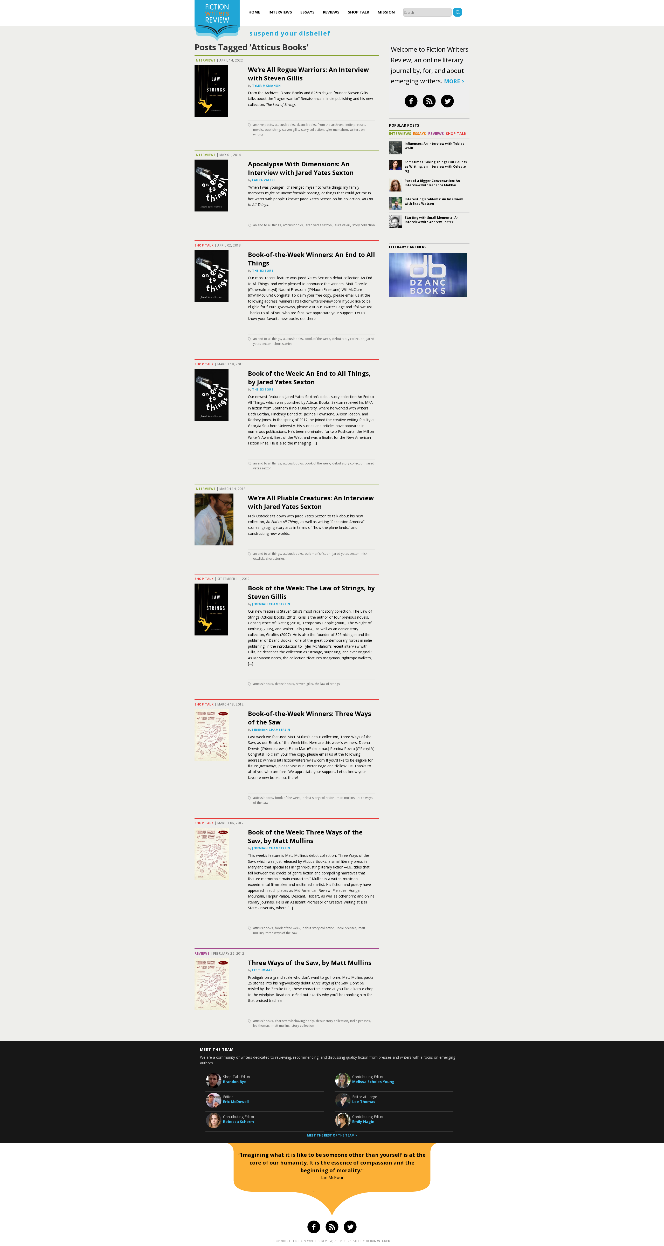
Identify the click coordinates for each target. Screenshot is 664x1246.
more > (454, 81)
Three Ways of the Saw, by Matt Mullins (309, 962)
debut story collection (348, 339)
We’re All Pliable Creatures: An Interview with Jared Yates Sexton (311, 502)
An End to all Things (267, 225)
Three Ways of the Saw (281, 933)
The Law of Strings (327, 684)
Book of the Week (317, 339)
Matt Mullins (346, 798)
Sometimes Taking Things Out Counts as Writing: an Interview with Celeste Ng (436, 166)
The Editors (262, 270)
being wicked (378, 1241)
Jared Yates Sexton (318, 225)
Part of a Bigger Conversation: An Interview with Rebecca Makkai (432, 183)
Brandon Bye (234, 1081)
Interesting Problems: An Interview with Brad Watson (434, 201)
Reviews (331, 12)
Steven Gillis (290, 129)
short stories (283, 343)
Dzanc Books (306, 124)
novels (258, 129)
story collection (312, 129)
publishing (272, 129)
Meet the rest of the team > (332, 1135)
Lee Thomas (262, 970)
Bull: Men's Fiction (317, 553)
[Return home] (217, 21)
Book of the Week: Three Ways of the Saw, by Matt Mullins (305, 836)
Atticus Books (285, 124)
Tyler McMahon (266, 85)
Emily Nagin (363, 1121)
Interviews (280, 12)
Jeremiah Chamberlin (271, 604)
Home (254, 12)
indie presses (355, 124)
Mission (386, 12)
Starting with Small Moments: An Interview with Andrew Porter (432, 219)
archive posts (263, 124)
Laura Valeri (263, 180)
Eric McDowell (236, 1101)
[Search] (457, 13)
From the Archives (330, 124)
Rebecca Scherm (238, 1121)
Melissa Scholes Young (373, 1081)
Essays (307, 12)
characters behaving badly (294, 1021)
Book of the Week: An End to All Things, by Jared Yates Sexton (309, 377)
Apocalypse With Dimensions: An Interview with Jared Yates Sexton (301, 168)
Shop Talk (358, 12)
